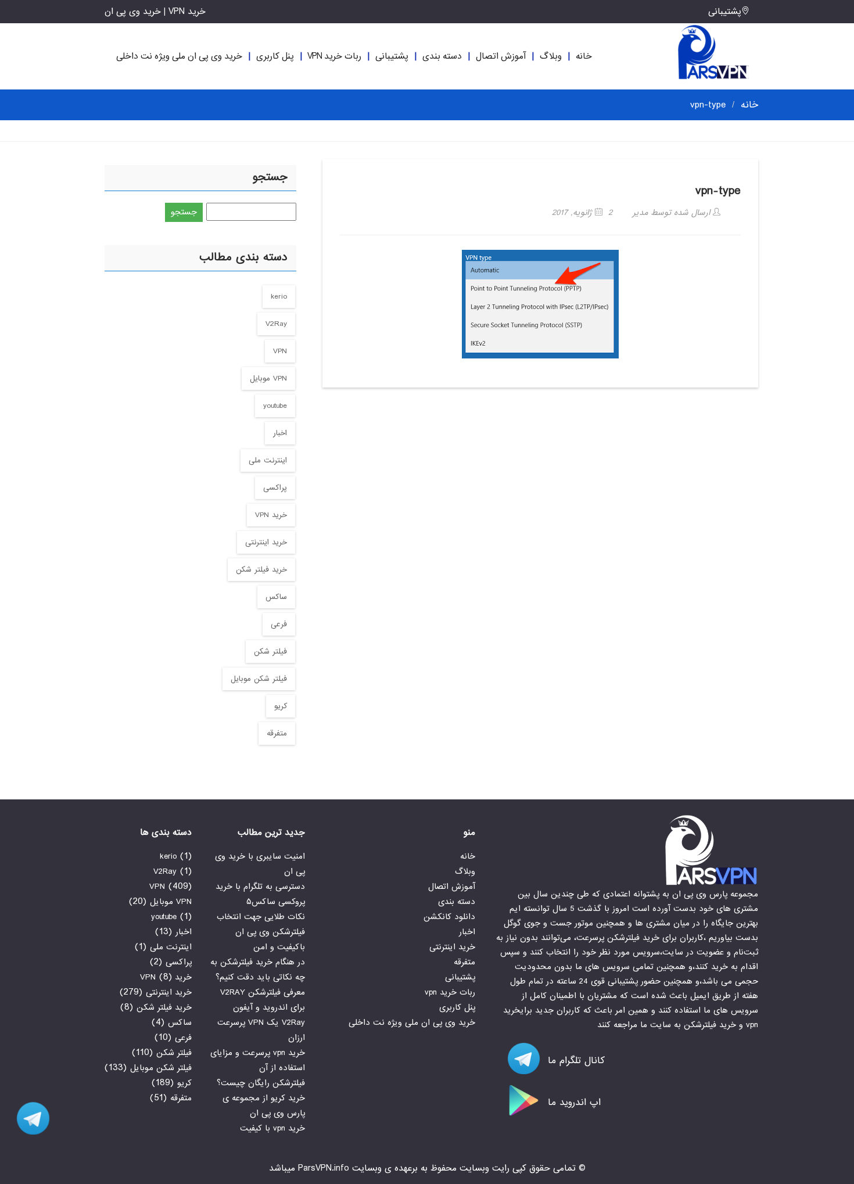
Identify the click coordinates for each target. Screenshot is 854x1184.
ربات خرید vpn (334, 56)
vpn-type (718, 191)
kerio (279, 296)
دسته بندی (442, 56)
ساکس (276, 596)
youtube (275, 405)
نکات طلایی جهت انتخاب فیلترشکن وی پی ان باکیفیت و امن (261, 931)
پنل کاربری (275, 56)
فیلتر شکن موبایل (259, 678)
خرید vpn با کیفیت (272, 1128)
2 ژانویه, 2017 (582, 212)
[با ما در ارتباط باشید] (29, 1118)
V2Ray (276, 323)
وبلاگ (551, 56)
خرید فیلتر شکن (261, 569)
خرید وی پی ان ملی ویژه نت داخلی (179, 56)
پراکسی (275, 487)
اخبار (280, 433)
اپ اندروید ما (572, 1102)
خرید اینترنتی (266, 542)
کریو (280, 706)
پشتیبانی (724, 12)
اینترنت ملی (268, 460)
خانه (584, 56)
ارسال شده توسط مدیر (673, 212)
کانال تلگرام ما (574, 1060)
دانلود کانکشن (449, 916)
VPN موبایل (268, 378)
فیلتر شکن (270, 651)
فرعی (279, 624)
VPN (280, 351)
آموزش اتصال (501, 56)
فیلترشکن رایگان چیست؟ (261, 1083)
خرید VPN (271, 515)
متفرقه (277, 733)
